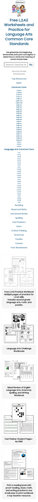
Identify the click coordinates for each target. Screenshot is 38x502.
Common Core (19, 87)
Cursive (19, 243)
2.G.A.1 (19, 142)
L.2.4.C (19, 190)
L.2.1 (19, 152)
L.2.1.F (19, 165)
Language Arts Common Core (19, 149)
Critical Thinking (19, 230)
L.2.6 (19, 202)
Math (19, 83)
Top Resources (19, 78)
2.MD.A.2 (19, 123)
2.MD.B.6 (19, 132)
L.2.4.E (19, 194)
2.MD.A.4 (19, 128)
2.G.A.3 (19, 146)
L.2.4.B (19, 188)
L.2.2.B (19, 171)
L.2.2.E (19, 177)
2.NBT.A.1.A (19, 101)
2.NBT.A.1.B (19, 103)
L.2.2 (19, 167)
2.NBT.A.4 (19, 109)
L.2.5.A (19, 198)
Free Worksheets (19, 247)
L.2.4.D (19, 192)
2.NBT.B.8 (19, 117)
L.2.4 (19, 183)
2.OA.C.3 (19, 94)
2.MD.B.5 (19, 130)
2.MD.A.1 (19, 121)
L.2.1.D (19, 161)
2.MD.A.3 (19, 125)
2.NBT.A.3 (19, 107)
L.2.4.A (19, 186)
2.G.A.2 (19, 144)
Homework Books (19, 213)
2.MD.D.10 (19, 140)
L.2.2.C (19, 173)
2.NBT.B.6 (19, 113)
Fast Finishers (19, 222)
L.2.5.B (19, 200)
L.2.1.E (19, 163)
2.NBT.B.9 (19, 119)
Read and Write (19, 209)
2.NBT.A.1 (19, 99)
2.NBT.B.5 (19, 111)
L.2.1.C (19, 159)
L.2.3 (19, 179)
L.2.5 (19, 196)
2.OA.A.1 (19, 90)
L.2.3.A (19, 181)
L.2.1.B (19, 157)
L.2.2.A (19, 169)
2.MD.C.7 (19, 134)
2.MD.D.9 (19, 138)
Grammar (19, 234)
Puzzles (19, 239)
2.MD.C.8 (19, 136)
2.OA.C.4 (19, 97)
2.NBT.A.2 (19, 105)
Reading (19, 205)
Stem (19, 226)
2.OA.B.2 (19, 92)
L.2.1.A (19, 155)
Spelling (19, 217)
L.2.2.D (19, 175)
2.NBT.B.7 (19, 115)
